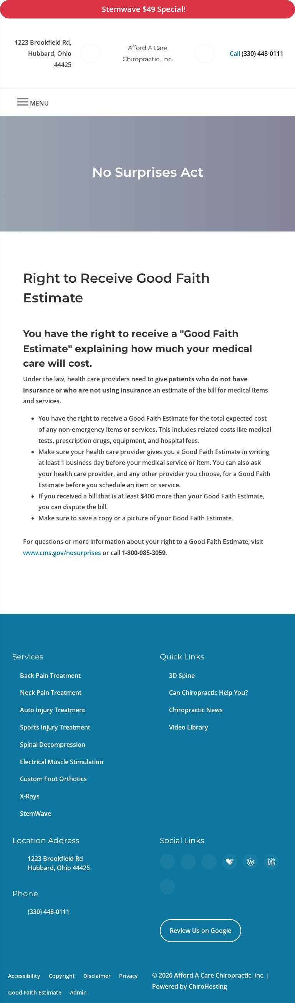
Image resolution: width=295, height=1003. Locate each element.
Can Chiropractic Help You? (208, 692)
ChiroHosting (208, 986)
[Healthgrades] (229, 861)
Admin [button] (78, 992)
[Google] (167, 861)
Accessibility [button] (24, 976)
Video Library (188, 727)
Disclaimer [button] (97, 976)
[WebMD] (271, 861)
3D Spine (182, 675)
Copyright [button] (62, 976)
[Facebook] (188, 861)
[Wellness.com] (250, 861)
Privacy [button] (128, 976)
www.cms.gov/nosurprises (62, 552)
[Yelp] (209, 861)
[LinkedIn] (167, 886)
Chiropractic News (196, 710)
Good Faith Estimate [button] (34, 992)
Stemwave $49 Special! (144, 9)
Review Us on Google (200, 930)
